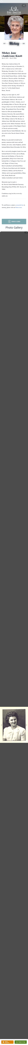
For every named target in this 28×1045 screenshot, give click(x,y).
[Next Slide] (26, 724)
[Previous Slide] (1, 724)
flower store (19, 207)
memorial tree (20, 205)
